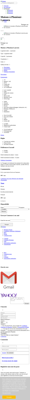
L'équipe (6, 238)
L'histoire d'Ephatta (9, 240)
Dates (2, 207)
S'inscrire (6, 5)
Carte (5, 21)
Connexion (3, 336)
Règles (5, 70)
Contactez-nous (8, 235)
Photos (5, 20)
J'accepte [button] (9, 397)
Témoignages (7, 244)
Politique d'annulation (9, 71)
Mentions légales (8, 229)
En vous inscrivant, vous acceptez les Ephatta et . (15, 327)
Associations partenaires (10, 243)
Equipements (7, 68)
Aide (5, 241)
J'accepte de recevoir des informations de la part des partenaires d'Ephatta (15, 331)
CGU (5, 255)
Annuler (4, 352)
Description (7, 67)
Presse (5, 234)
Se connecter (7, 7)
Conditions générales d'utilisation (12, 231)
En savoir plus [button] (7, 393)
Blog (5, 232)
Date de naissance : (5, 319)
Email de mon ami (5, 220)
